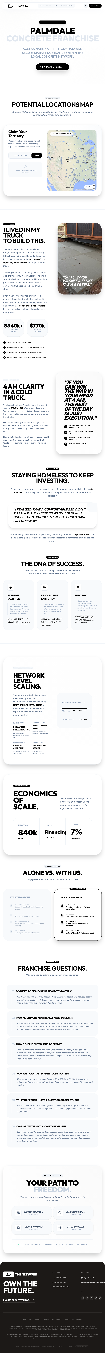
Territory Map (59, 1278)
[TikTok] (100, 1298)
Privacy (61, 1346)
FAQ (56, 6)
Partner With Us (67, 6)
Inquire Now (95, 6)
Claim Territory (45, 6)
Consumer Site (82, 1346)
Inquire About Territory (16, 1300)
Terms (70, 1346)
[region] (71, 160)
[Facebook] (87, 1298)
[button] (74, 174)
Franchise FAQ (59, 1282)
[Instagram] (82, 1298)
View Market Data (51, 67)
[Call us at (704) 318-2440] (86, 6)
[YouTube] (91, 1298)
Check (36, 155)
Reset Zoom (89, 186)
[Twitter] (95, 1298)
